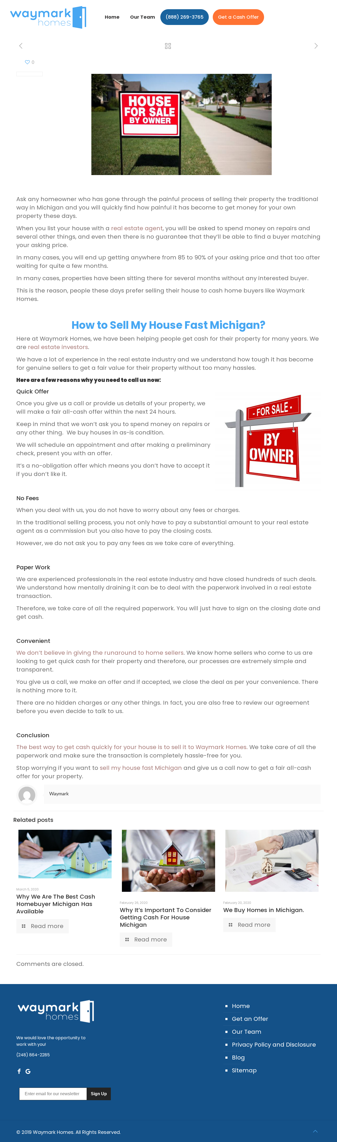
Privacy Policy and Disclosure (274, 1045)
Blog (238, 1057)
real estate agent (137, 228)
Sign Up (99, 1094)
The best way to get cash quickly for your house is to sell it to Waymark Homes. (132, 747)
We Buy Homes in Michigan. (263, 910)
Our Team (246, 1032)
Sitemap (244, 1070)
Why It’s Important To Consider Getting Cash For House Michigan (165, 917)
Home (241, 1006)
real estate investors (58, 347)
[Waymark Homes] (48, 17)
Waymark (59, 793)
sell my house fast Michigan (141, 768)
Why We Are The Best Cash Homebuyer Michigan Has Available (55, 904)
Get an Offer (250, 1019)
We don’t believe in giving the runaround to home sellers (100, 653)
